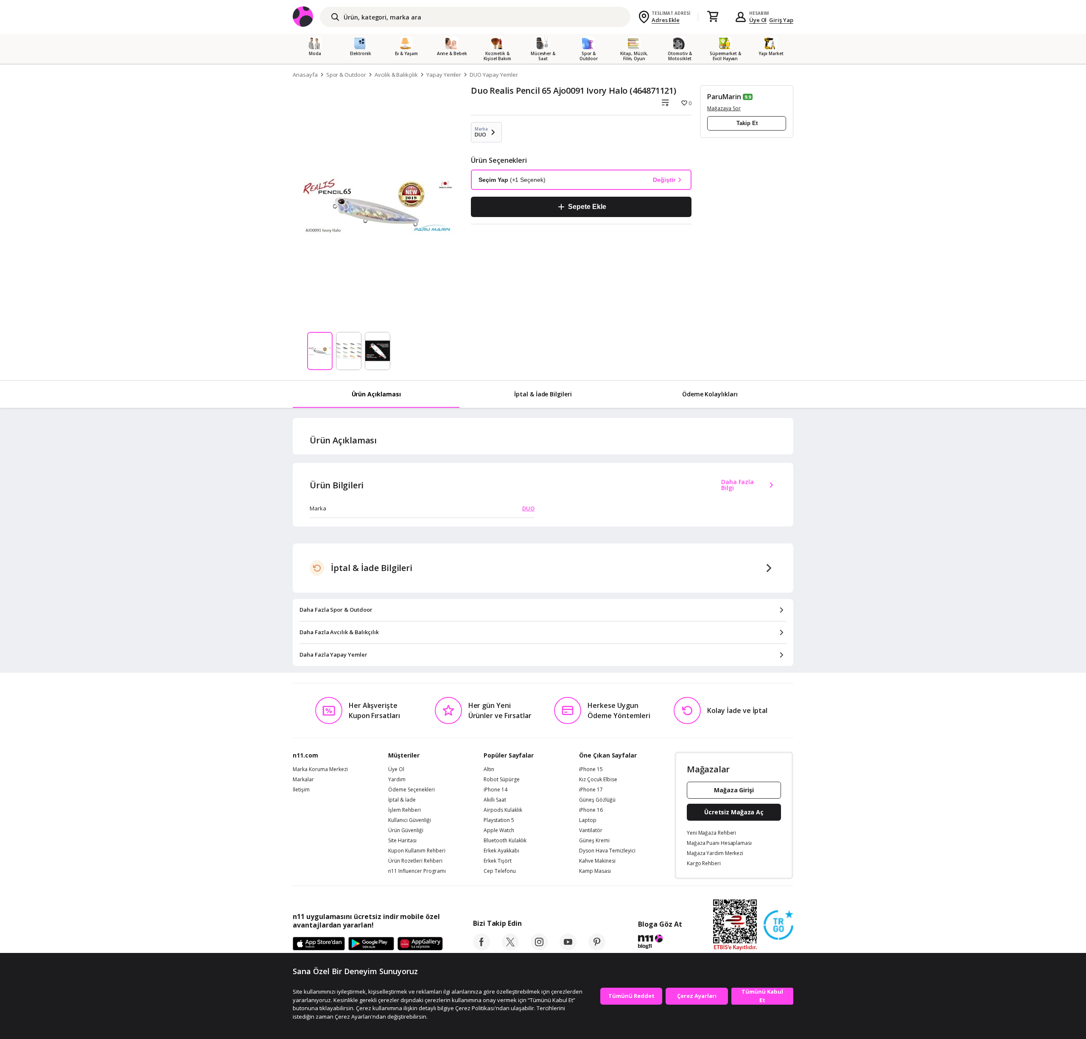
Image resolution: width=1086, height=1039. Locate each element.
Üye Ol (758, 20)
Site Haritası (402, 840)
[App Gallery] (420, 944)
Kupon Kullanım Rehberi (416, 850)
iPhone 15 (591, 769)
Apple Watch (499, 830)
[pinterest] (596, 948)
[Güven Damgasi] (778, 925)
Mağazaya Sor (724, 108)
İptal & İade (402, 800)
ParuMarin (724, 96)
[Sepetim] (712, 17)
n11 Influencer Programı (417, 871)
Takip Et (747, 123)
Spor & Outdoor (346, 74)
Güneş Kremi (594, 840)
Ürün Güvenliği (405, 830)
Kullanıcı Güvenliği (409, 820)
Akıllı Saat (495, 800)
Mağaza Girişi (734, 790)
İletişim (301, 789)
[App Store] (319, 944)
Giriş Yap (781, 20)
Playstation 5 (499, 820)
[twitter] (510, 948)
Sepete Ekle (587, 206)
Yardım (397, 779)
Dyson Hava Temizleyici (607, 850)
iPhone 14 (495, 789)
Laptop (587, 820)
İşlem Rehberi (404, 810)
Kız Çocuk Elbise (598, 779)
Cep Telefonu (500, 871)
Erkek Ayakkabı (501, 850)
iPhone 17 (591, 789)
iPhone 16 (591, 810)
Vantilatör (590, 830)
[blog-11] (660, 942)
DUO (528, 508)
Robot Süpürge (502, 779)
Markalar (303, 779)
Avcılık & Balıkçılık (396, 74)
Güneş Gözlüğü (597, 800)
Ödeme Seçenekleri (411, 789)
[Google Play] (371, 944)
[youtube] (568, 948)
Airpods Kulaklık (503, 810)
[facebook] (481, 948)
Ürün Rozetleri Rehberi (415, 861)
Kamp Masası (595, 871)
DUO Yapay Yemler (494, 74)
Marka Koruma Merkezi (320, 769)
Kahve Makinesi (597, 861)
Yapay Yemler (443, 74)
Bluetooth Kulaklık (505, 840)
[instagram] (539, 948)
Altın (489, 769)
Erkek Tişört (498, 861)
